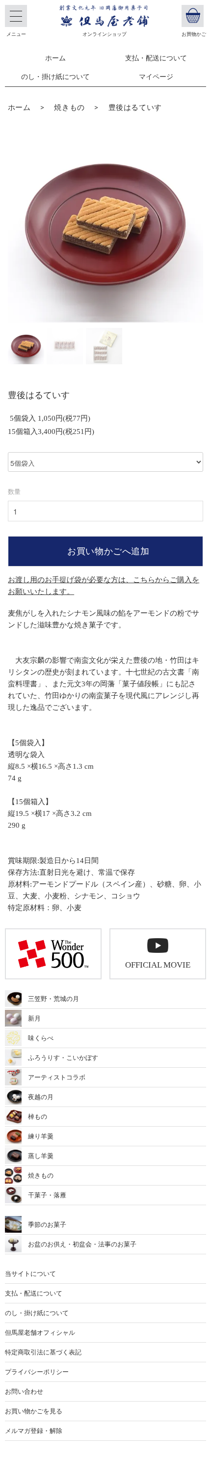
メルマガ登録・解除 (33, 1430)
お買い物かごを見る (33, 1411)
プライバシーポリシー (37, 1372)
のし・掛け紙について (55, 77)
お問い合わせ (24, 1391)
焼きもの (69, 107)
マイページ (156, 77)
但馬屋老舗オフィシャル (40, 1332)
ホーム (55, 58)
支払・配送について (156, 58)
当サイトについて (30, 1273)
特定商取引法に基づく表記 (43, 1352)
